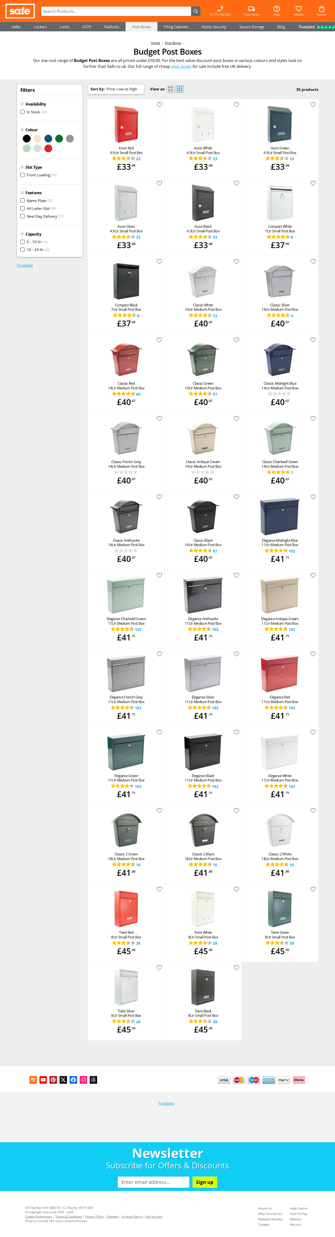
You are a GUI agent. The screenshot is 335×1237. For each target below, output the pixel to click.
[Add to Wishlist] (159, 105)
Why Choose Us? (270, 1214)
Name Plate (39, 200)
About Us (265, 1208)
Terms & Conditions (68, 1216)
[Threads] (93, 1080)
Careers (263, 1224)
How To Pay (298, 1214)
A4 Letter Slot (41, 208)
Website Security (270, 1219)
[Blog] (33, 1080)
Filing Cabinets (176, 26)
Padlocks (111, 26)
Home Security (214, 26)
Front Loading (42, 174)
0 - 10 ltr (37, 241)
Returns (295, 1224)
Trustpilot (25, 265)
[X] (63, 1080)
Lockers (40, 26)
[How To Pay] (262, 1084)
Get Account (154, 1216)
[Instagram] (83, 1080)
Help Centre (298, 1208)
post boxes (181, 66)
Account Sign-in (131, 1216)
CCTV (86, 26)
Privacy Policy (94, 1216)
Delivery (296, 1219)
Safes (16, 26)
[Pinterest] (53, 1080)
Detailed (170, 88)
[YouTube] (43, 1080)
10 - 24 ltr (38, 249)
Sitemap (112, 1216)
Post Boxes (141, 26)
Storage (251, 26)
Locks (64, 26)
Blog (281, 26)
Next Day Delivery (45, 216)
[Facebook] (73, 1080)
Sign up (205, 1182)
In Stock (36, 111)
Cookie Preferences (38, 1216)
